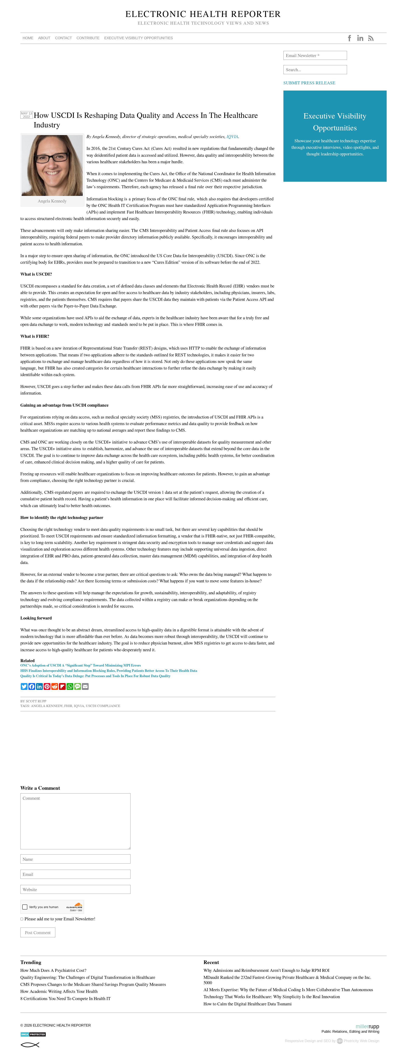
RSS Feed (370, 38)
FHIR (68, 705)
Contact (63, 38)
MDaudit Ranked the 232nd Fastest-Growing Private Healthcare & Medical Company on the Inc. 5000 (287, 979)
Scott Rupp (36, 701)
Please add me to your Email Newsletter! (59, 919)
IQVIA (232, 136)
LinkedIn (360, 38)
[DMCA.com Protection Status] (33, 1036)
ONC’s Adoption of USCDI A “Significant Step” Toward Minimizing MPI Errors (80, 665)
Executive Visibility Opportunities (138, 38)
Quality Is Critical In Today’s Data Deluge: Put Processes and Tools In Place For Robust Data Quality (95, 675)
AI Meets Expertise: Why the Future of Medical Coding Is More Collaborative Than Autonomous (288, 989)
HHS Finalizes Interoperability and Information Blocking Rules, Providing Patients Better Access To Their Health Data (108, 670)
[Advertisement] (147, 80)
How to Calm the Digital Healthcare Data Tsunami (248, 1004)
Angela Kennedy (47, 705)
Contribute (88, 38)
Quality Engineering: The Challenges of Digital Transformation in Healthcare (87, 977)
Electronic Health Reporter (203, 14)
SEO (327, 1041)
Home (28, 38)
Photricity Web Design (361, 1041)
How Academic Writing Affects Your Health (59, 991)
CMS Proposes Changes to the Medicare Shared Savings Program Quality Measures (93, 984)
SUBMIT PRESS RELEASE (309, 83)
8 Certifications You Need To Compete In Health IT (65, 998)
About (44, 38)
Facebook (349, 38)
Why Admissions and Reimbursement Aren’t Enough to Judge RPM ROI (266, 970)
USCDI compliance (103, 705)
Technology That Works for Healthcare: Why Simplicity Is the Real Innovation (272, 996)
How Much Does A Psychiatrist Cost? (53, 970)
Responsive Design (300, 1041)
